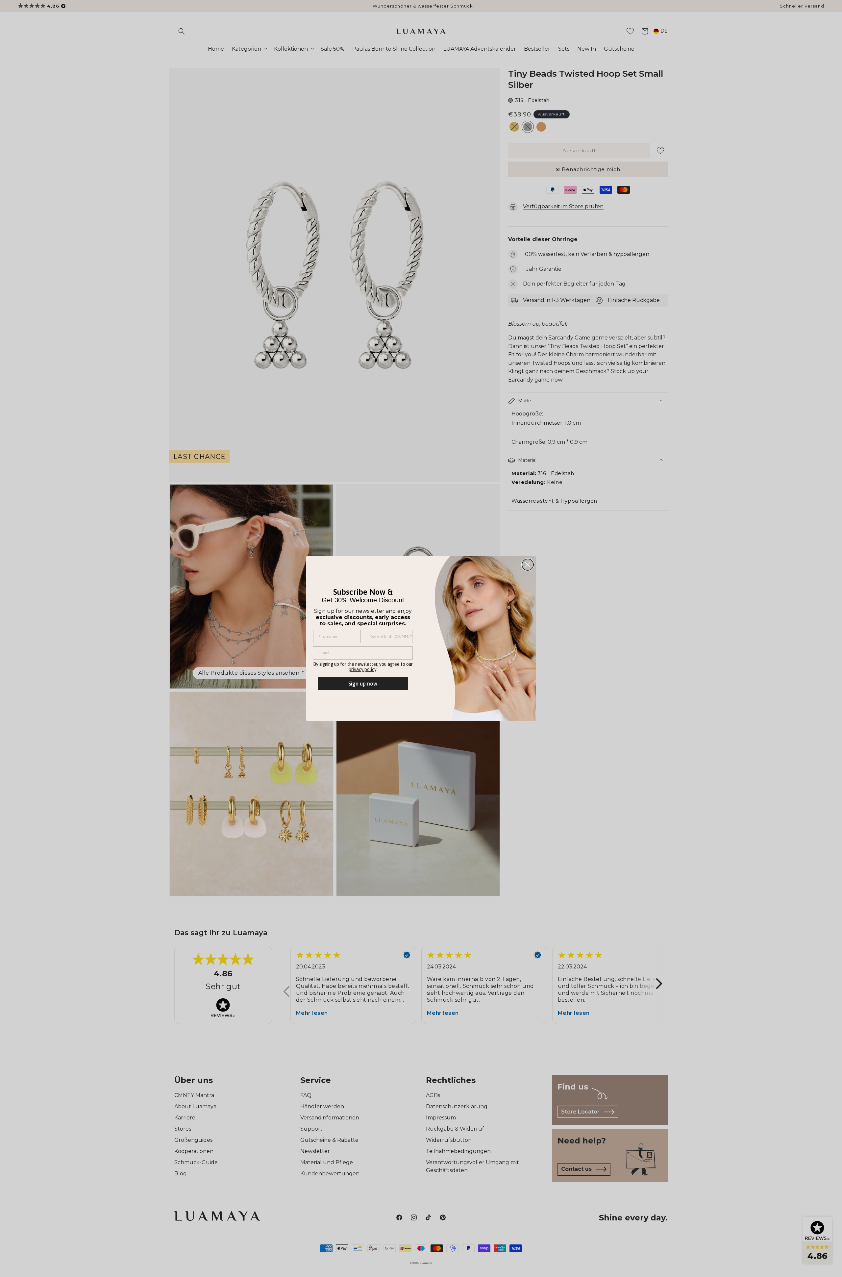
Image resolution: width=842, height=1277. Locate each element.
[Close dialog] (527, 564)
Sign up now (362, 684)
